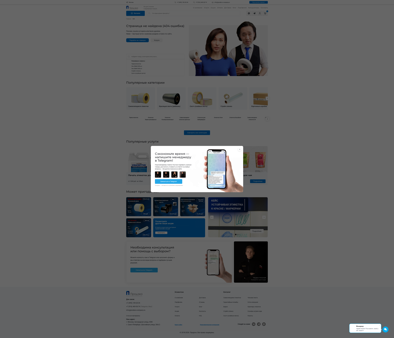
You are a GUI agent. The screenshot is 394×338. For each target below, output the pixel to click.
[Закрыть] (240, 149)
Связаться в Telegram (168, 181)
